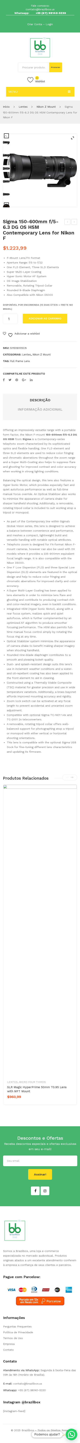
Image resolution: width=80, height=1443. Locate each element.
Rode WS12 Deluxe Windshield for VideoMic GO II (67, 222)
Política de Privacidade (18, 1332)
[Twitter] (10, 380)
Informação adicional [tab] (40, 409)
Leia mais (21, 1103)
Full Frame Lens (20, 361)
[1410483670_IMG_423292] (6, 155)
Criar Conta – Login (40, 24)
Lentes (23, 106)
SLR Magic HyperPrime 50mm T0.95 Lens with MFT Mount (37, 1089)
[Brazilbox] (40, 47)
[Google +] (24, 380)
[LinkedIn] (31, 380)
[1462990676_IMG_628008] (6, 181)
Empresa (9, 1343)
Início (6, 106)
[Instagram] (45, 1190)
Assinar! (40, 1174)
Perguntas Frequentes (17, 1326)
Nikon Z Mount (46, 106)
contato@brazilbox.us (40, 9)
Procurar (55, 67)
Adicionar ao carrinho (45, 318)
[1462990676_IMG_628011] (6, 168)
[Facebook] (4, 380)
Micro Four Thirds (32, 1082)
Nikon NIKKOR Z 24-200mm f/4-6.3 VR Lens (74, 222)
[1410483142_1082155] (40, 170)
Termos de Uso (13, 1338)
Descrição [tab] (40, 400)
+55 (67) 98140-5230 (51, 13)
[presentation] (67, 777)
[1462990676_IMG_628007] (6, 194)
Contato (8, 1349)
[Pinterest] (16, 380)
